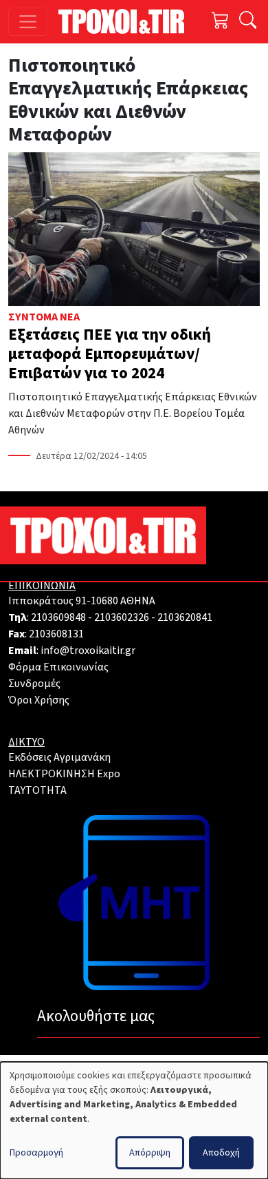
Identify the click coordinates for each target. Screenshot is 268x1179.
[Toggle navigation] (27, 22)
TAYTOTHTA (37, 790)
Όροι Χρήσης (38, 700)
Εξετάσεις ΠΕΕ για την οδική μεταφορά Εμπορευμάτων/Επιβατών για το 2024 (109, 354)
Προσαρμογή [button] (36, 1153)
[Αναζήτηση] (248, 22)
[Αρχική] (126, 21)
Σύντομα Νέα (44, 317)
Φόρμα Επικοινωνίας (58, 667)
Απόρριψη (149, 1153)
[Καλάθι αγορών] (221, 22)
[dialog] (134, 1120)
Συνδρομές (34, 683)
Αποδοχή (221, 1153)
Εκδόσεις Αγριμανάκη (59, 757)
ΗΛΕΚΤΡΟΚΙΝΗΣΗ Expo (64, 773)
